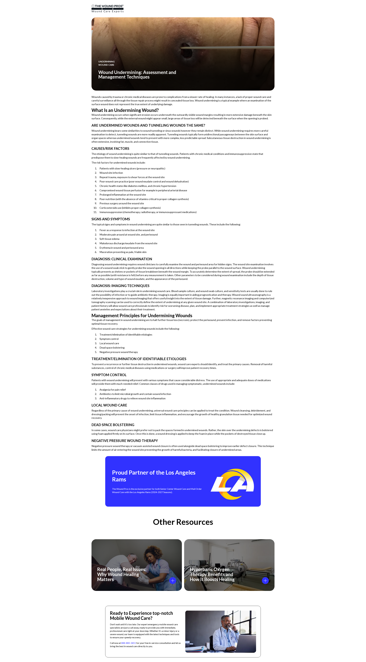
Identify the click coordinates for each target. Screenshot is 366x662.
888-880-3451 (128, 643)
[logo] (108, 9)
